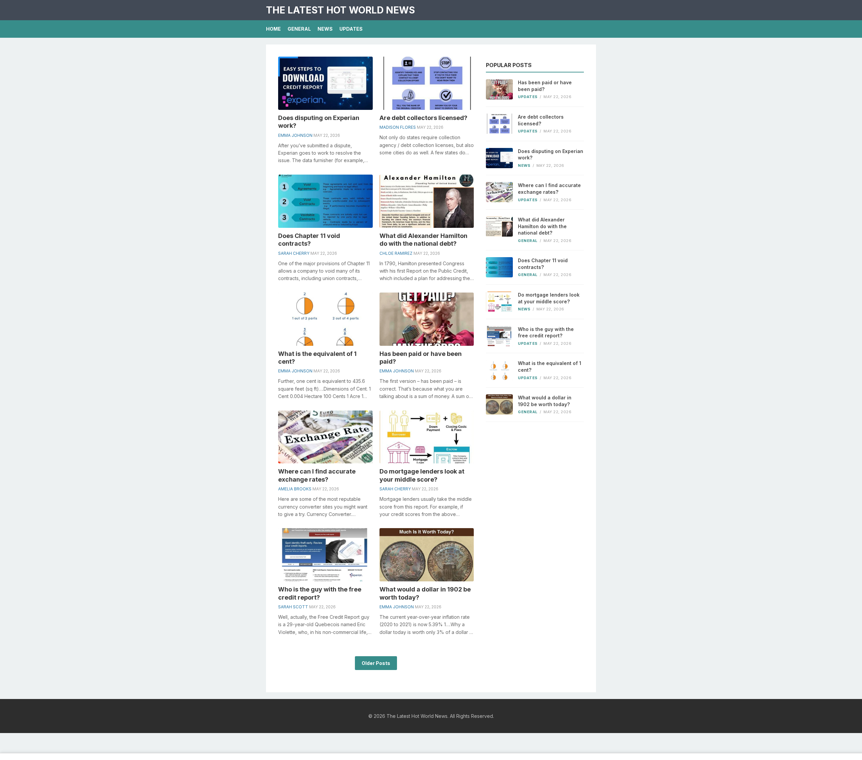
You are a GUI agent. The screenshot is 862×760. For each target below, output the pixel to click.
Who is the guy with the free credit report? (546, 332)
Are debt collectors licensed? (423, 117)
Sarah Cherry (293, 253)
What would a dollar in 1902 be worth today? (544, 401)
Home (273, 29)
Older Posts (376, 663)
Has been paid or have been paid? (545, 86)
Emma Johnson (295, 135)
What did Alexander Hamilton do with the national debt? (542, 226)
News (325, 29)
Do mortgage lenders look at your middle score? (548, 298)
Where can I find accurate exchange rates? (549, 188)
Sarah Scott (293, 606)
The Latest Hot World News (340, 10)
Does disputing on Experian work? (550, 154)
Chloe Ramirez (395, 253)
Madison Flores (397, 127)
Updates (351, 29)
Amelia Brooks (294, 488)
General (299, 29)
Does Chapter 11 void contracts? (543, 263)
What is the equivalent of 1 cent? (549, 366)
